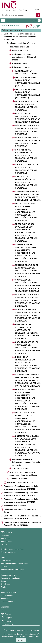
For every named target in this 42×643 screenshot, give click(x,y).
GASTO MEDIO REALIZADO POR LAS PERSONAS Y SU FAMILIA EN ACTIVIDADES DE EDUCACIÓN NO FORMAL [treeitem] (28, 196)
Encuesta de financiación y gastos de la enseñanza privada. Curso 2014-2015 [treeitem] (21, 494)
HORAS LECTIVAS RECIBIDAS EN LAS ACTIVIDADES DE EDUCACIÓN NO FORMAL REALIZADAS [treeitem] (26, 155)
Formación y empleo (9, 575)
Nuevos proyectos (8, 552)
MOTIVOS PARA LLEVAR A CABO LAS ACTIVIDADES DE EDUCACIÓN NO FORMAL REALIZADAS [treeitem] (27, 142)
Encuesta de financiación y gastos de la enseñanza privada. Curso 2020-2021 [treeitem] (21, 487)
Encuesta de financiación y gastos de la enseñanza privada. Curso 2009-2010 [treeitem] (21, 500)
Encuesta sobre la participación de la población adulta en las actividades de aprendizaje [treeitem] (20, 36)
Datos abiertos (7, 595)
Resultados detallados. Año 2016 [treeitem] (21, 43)
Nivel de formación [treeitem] (20, 51)
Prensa (4, 545)
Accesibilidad (6, 542)
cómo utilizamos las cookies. (28, 636)
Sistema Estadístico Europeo (12, 570)
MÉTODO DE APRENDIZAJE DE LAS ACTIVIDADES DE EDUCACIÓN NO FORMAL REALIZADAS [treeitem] (27, 130)
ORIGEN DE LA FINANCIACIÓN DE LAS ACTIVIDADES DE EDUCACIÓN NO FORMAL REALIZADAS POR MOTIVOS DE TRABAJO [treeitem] (27, 364)
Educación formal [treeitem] (19, 64)
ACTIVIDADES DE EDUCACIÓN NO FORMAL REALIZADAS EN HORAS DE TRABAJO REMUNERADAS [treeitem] (27, 118)
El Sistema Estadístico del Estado (14, 564)
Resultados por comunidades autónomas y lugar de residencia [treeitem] (23, 473)
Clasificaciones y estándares (12, 549)
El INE (3, 557)
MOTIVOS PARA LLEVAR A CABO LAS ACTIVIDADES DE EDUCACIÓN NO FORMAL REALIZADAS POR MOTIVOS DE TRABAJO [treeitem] (27, 315)
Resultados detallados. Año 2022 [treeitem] (21, 482)
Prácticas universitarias (10, 578)
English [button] (37, 9)
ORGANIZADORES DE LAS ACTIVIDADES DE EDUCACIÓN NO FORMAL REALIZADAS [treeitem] (26, 169)
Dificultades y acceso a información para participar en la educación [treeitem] (26, 462)
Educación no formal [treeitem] (21, 67)
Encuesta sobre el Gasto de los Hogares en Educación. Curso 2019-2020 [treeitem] (22, 517)
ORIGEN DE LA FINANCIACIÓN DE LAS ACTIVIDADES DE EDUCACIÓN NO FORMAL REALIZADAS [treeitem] (26, 182)
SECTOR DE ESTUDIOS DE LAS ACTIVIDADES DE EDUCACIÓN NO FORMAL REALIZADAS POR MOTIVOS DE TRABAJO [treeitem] (27, 270)
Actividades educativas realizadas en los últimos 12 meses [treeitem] (24, 57)
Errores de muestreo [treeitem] (18, 479)
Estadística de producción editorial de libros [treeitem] (20, 510)
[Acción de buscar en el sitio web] (38, 15)
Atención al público (8, 592)
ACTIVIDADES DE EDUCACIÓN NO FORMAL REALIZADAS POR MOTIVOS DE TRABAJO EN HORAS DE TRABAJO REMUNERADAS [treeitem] (27, 285)
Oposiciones (6, 584)
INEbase (4, 25)
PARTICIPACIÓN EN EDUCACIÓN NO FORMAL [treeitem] (26, 72)
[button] (35, 21)
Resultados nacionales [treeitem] (19, 47)
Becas (3, 581)
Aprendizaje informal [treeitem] (21, 469)
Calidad (4, 567)
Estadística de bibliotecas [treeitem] (15, 506)
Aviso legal (5, 539)
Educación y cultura (16, 25)
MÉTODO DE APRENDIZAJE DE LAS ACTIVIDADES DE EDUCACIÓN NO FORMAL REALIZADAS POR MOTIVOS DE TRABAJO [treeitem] (27, 300)
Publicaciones (6, 598)
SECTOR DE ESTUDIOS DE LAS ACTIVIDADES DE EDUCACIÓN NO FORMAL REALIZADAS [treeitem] (27, 106)
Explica (4, 587)
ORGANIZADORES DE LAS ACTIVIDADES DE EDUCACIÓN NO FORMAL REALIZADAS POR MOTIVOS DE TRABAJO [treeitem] (27, 347)
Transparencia (7, 560)
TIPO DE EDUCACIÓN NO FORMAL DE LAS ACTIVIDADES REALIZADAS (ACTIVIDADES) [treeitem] (27, 93)
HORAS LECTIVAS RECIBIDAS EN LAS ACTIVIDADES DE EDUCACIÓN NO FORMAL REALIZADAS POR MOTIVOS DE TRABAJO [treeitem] (27, 332)
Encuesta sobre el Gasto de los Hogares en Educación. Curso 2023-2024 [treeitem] (22, 523)
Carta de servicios (8, 602)
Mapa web (5, 535)
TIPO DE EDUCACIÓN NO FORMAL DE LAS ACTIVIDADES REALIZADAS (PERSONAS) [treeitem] (27, 81)
